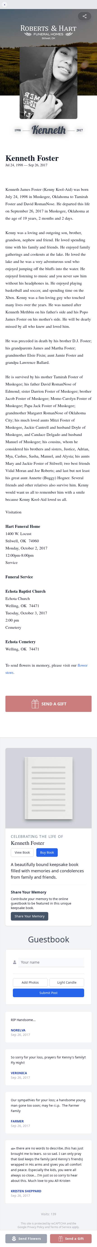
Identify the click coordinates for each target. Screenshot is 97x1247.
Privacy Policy (35, 1227)
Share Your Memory (29, 916)
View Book (22, 852)
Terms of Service (60, 1227)
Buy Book (47, 852)
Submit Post (48, 993)
